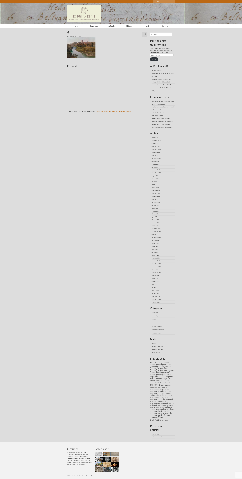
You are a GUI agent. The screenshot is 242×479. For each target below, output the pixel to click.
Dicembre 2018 (156, 173)
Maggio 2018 (155, 181)
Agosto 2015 (155, 275)
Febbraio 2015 (156, 293)
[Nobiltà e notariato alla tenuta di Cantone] (99, 469)
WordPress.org (156, 352)
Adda (153, 362)
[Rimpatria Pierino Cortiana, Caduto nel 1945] (115, 459)
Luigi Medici (164, 385)
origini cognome (156, 397)
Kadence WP (89, 475)
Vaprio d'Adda (164, 420)
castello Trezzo (161, 377)
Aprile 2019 (155, 167)
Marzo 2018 (155, 187)
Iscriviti (154, 59)
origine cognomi (156, 389)
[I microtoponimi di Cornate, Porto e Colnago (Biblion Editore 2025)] (115, 454)
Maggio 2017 (155, 214)
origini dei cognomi (165, 399)
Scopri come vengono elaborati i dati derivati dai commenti (113, 111)
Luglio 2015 (155, 278)
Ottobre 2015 (155, 270)
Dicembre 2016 (156, 228)
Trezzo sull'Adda (158, 418)
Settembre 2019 (156, 158)
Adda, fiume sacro (157, 70)
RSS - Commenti (157, 437)
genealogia (155, 316)
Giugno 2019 (155, 164)
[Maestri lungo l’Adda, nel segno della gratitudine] (107, 454)
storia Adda (160, 413)
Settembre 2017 (156, 202)
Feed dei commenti (157, 349)
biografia (155, 312)
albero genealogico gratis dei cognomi (162, 370)
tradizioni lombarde (158, 329)
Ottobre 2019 (155, 155)
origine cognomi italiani (159, 390)
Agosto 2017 (155, 205)
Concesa (159, 381)
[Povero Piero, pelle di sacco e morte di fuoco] (115, 464)
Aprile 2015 (155, 287)
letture (154, 319)
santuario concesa (159, 407)
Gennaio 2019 (156, 170)
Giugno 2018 (155, 179)
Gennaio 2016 (156, 261)
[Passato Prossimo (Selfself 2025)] (99, 459)
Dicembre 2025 (156, 140)
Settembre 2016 (156, 237)
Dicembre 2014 (156, 299)
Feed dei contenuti (157, 346)
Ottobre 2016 (155, 234)
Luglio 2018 (155, 176)
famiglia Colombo (160, 383)
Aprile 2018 (155, 184)
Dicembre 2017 (156, 193)
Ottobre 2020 (155, 146)
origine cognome (163, 387)
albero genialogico (157, 375)
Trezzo (153, 417)
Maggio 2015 (155, 284)
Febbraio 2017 (156, 223)
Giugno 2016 (155, 246)
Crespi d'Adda (166, 381)
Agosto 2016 (155, 240)
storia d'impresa (157, 326)
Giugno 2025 (155, 143)
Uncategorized (156, 333)
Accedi (154, 343)
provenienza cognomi (159, 403)
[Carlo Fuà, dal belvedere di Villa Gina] (99, 464)
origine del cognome (164, 395)
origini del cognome (158, 401)
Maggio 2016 (155, 249)
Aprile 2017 (155, 217)
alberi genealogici (163, 363)
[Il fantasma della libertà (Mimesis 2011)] (107, 459)
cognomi (159, 379)
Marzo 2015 (155, 290)
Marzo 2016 (155, 255)
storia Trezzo (163, 415)
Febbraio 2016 (156, 258)
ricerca (154, 323)
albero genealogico (158, 365)
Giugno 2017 (155, 211)
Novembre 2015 (156, 267)
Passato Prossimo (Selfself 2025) (161, 85)
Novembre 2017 (156, 196)
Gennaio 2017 (156, 225)
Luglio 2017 (155, 208)
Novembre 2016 (156, 231)
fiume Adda (168, 383)
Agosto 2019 (155, 161)
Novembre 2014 (156, 302)
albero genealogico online (160, 373)
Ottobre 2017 (155, 199)
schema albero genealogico (161, 408)
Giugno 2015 (155, 281)
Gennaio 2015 (156, 296)
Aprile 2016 (155, 252)
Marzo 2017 (155, 220)
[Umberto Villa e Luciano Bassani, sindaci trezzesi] (107, 469)
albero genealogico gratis (161, 368)
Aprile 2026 (155, 137)
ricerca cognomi (163, 405)
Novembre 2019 (156, 152)
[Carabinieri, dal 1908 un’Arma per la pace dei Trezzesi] (115, 469)
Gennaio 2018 (156, 190)
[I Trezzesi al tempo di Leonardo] (107, 464)
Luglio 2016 (155, 243)
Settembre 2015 (156, 272)
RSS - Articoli (155, 434)
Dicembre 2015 (156, 264)
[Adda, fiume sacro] (99, 454)
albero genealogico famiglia (160, 366)
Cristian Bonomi (72, 36)
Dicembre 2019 (156, 149)
